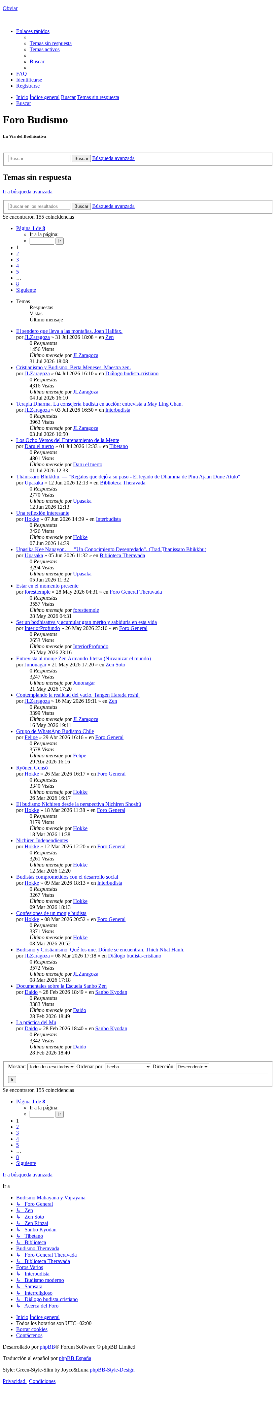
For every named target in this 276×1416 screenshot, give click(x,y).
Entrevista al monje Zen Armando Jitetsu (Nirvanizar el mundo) (83, 658)
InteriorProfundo (42, 628)
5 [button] (17, 272)
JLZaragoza (37, 337)
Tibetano (118, 446)
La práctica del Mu (36, 1022)
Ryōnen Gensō (32, 767)
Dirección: (164, 1066)
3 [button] (17, 259)
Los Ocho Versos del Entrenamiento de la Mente (67, 440)
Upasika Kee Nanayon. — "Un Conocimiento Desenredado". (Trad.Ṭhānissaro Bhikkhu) (111, 549)
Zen (109, 337)
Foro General (133, 628)
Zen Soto (115, 664)
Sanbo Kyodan (111, 992)
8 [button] (17, 284)
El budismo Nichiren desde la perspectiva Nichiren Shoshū (78, 804)
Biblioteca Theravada (122, 482)
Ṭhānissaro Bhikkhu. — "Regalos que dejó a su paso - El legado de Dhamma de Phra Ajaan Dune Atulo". (129, 476)
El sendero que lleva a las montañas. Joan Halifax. (69, 331)
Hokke (32, 519)
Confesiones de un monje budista (51, 913)
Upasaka (34, 482)
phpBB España (75, 1358)
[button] (30, 228)
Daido (31, 992)
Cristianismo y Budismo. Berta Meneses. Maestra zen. (73, 367)
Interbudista (117, 410)
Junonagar (35, 664)
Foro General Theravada (136, 592)
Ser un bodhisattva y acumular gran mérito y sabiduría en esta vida (86, 622)
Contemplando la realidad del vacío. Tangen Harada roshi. (78, 695)
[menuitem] (51, 43)
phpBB (47, 1347)
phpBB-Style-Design (112, 1370)
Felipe (31, 737)
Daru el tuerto (39, 446)
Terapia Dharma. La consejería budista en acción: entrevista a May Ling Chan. (99, 404)
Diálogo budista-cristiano (132, 373)
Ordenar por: (90, 1066)
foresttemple (37, 592)
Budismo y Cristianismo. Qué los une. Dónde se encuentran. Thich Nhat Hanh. (100, 949)
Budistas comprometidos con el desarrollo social (67, 877)
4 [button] (17, 266)
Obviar (10, 8)
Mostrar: (17, 1066)
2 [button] (17, 253)
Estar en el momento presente (47, 586)
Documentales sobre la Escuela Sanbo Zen (61, 986)
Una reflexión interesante (42, 513)
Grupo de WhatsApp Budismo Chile (55, 731)
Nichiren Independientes (42, 840)
